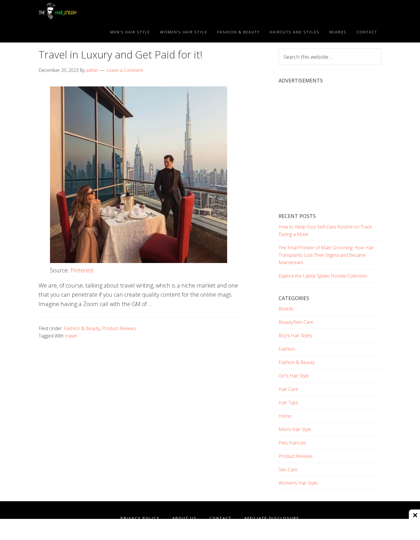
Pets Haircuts (292, 443)
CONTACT (220, 518)
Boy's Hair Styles (295, 335)
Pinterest (82, 270)
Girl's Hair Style (294, 376)
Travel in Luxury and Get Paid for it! (121, 55)
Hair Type (288, 402)
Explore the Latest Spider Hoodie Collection (323, 276)
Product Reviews (119, 328)
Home (285, 416)
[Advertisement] (330, 153)
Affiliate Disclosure (271, 518)
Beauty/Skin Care (296, 322)
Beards (286, 309)
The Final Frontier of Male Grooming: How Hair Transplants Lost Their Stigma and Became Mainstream (326, 255)
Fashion (287, 349)
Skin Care (288, 469)
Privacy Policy (140, 518)
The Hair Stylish (90, 11)
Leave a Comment (124, 70)
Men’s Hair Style (295, 429)
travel (71, 336)
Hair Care (288, 389)
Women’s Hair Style (298, 483)
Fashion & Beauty (82, 328)
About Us (184, 518)
